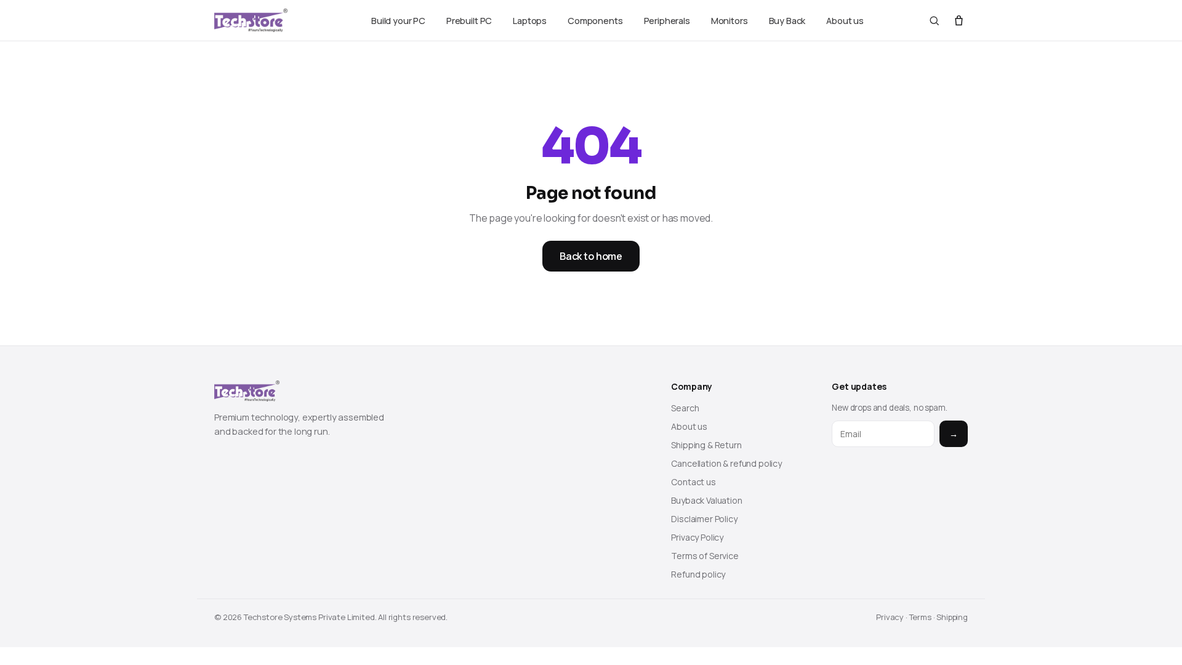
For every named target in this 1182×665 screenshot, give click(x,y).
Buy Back (787, 20)
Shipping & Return (706, 445)
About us (845, 20)
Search (685, 408)
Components (595, 20)
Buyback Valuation (706, 500)
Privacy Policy (697, 537)
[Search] (934, 20)
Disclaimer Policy (704, 519)
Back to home (591, 256)
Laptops (530, 20)
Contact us (693, 482)
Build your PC (398, 20)
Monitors (729, 20)
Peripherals (667, 20)
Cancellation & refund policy (726, 463)
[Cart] (959, 21)
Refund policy (698, 574)
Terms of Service (704, 556)
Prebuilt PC (469, 20)
